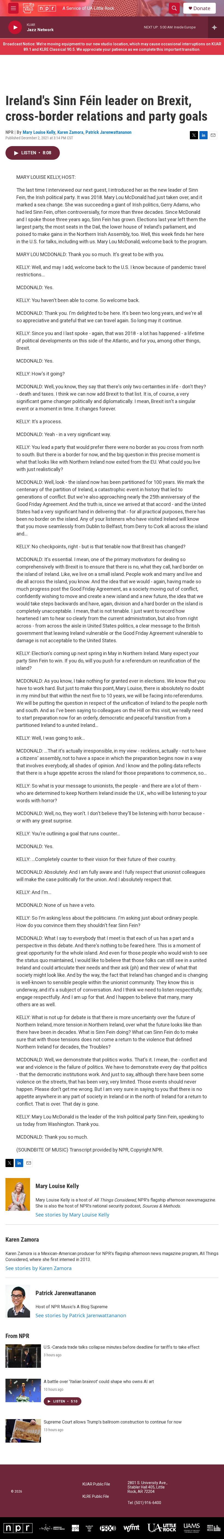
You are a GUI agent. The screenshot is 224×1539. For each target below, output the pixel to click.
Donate (201, 8)
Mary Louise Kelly (39, 132)
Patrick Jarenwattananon (108, 132)
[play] (15, 27)
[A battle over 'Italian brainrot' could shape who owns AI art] (23, 1390)
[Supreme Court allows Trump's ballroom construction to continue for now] (23, 1431)
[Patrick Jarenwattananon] (17, 1301)
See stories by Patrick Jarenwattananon (81, 1315)
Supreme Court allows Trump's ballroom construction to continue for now (113, 1422)
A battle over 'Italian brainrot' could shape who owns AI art (99, 1381)
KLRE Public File (95, 1496)
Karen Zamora (70, 132)
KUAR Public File (96, 1484)
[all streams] (216, 27)
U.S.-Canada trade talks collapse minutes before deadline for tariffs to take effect (121, 1347)
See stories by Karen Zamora (38, 1268)
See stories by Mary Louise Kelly (72, 1214)
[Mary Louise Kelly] (17, 1194)
